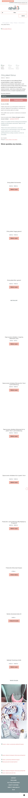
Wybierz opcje (14, 189)
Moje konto (4, 796)
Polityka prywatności (13, 782)
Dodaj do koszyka (18, 100)
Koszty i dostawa (13, 785)
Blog (13, 789)
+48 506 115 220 (13, 2)
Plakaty (15, 22)
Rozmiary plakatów (5, 93)
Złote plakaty (21, 22)
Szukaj (14, 796)
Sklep (11, 22)
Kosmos (6, 139)
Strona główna (5, 22)
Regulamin (13, 780)
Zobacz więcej (14, 574)
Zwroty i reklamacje (13, 787)
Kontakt (13, 778)
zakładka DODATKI (14, 119)
